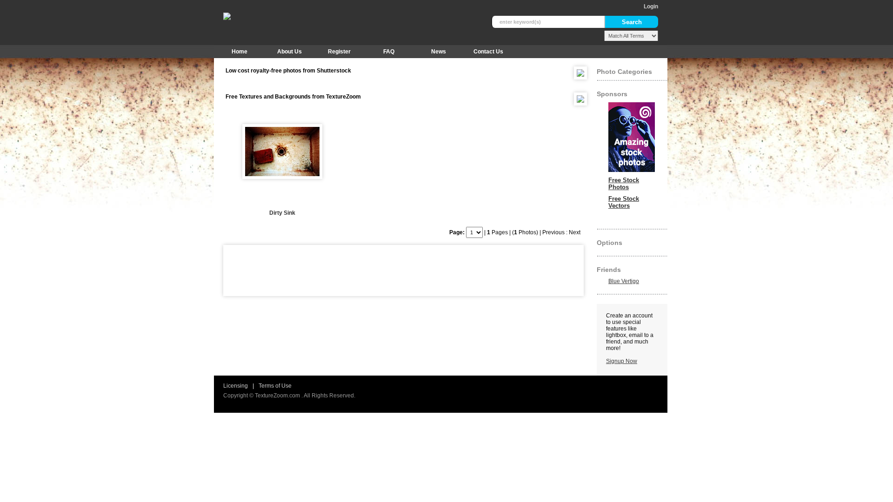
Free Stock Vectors (623, 202)
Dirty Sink (282, 213)
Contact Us (488, 51)
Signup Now (621, 361)
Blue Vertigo (623, 281)
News (438, 51)
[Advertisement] (397, 270)
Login (651, 6)
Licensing (235, 386)
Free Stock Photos (623, 184)
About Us (289, 51)
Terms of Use (275, 386)
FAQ (388, 51)
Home (239, 51)
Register (339, 51)
